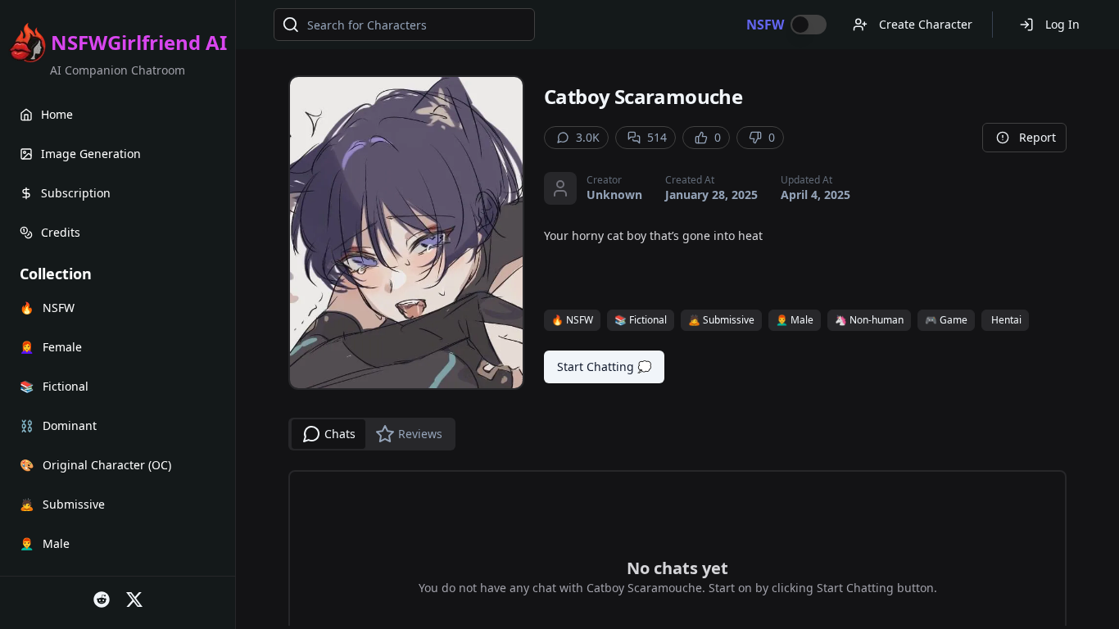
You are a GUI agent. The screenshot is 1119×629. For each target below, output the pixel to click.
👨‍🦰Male (794, 320)
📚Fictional (640, 320)
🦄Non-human (869, 320)
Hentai (1006, 320)
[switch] (809, 24)
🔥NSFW (572, 320)
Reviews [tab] (420, 433)
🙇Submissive (721, 320)
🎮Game (946, 320)
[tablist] (371, 434)
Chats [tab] (340, 433)
